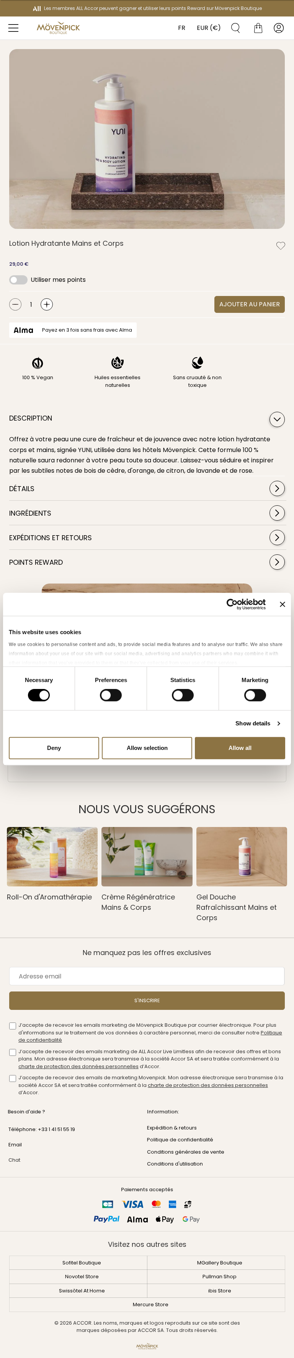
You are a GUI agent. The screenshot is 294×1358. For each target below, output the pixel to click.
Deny (54, 748)
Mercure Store (150, 1304)
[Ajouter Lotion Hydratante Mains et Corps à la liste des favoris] (280, 245)
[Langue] (179, 28)
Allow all (240, 748)
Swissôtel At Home (82, 1290)
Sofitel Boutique (81, 1262)
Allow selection (147, 748)
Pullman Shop (220, 1276)
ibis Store (219, 1290)
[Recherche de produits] (232, 28)
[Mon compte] (278, 28)
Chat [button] (14, 1160)
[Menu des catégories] (15, 27)
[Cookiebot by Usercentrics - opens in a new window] (232, 604)
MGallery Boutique (219, 1262)
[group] (147, 139)
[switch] (111, 696)
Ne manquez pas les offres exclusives (147, 952)
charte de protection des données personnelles (78, 1066)
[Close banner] (282, 604)
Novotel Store (82, 1276)
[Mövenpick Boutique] (58, 28)
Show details (252, 723)
